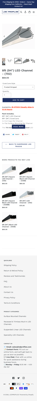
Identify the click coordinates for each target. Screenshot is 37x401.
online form (8, 352)
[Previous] (4, 36)
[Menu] (34, 12)
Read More (18, 126)
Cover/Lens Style (9, 83)
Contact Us (8, 292)
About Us (7, 287)
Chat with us (20, 357)
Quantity (6, 91)
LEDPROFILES (14, 395)
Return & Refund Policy (13, 271)
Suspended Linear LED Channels (17, 330)
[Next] (32, 36)
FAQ (5, 281)
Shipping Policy (10, 265)
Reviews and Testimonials (14, 276)
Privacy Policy (9, 298)
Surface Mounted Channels (15, 316)
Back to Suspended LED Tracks (19, 145)
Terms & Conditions (12, 303)
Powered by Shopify (26, 395)
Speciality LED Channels (14, 335)
